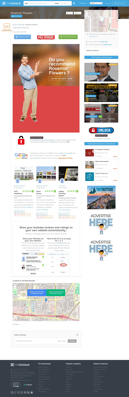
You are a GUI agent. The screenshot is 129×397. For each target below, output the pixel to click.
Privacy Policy (42, 391)
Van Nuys (99, 156)
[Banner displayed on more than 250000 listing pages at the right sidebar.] (101, 224)
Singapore (69, 384)
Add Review (17, 16)
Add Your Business (43, 369)
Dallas (68, 391)
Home (15, 25)
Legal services (98, 389)
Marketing (97, 374)
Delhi (67, 382)
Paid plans (52, 142)
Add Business (120, 3)
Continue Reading (27, 207)
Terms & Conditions (44, 389)
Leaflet (64, 320)
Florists (16, 324)
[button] (7, 27)
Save (70, 13)
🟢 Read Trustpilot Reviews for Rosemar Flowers (56, 292)
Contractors (97, 379)
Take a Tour (41, 382)
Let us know (34, 158)
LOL (19, 214)
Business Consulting (100, 369)
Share (78, 13)
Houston (68, 377)
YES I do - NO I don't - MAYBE (61, 79)
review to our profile (65, 153)
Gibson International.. (102, 161)
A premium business (69, 37)
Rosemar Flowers (36, 138)
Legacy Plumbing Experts (62, 193)
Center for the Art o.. (101, 173)
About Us (41, 384)
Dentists (96, 372)
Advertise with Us (43, 372)
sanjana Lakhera (19, 186)
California (68, 379)
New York (69, 369)
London (68, 367)
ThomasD (62, 186)
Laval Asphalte (90, 98)
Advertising (97, 384)
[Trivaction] (101, 197)
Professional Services (93, 74)
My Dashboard (42, 367)
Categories (83, 3)
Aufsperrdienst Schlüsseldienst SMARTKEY (100, 119)
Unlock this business (46, 140)
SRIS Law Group (91, 76)
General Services (91, 116)
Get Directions (93, 36)
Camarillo (21, 25)
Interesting (20, 211)
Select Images (62, 341)
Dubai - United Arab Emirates (75, 372)
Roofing (96, 391)
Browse (72, 341)
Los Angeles (100, 168)
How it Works (42, 374)
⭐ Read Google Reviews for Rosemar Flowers (36, 292)
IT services (97, 386)
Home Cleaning (98, 382)
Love (27, 214)
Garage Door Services (100, 367)
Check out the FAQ (44, 377)
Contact (40, 386)
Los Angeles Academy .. (102, 149)
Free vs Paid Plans (43, 379)
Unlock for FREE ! (24, 37)
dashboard (61, 243)
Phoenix (68, 386)
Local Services (90, 96)
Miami (68, 389)
